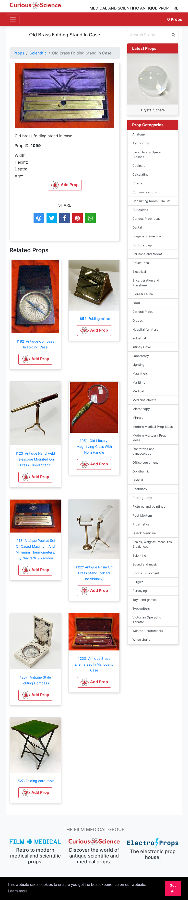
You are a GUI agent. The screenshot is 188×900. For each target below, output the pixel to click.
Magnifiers (140, 373)
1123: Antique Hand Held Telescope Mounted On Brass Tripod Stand (35, 459)
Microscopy (141, 409)
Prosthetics (141, 524)
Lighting (138, 364)
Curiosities (140, 210)
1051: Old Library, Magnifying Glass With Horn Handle (94, 446)
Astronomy (140, 143)
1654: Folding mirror (94, 318)
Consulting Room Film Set (151, 201)
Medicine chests (144, 400)
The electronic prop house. (153, 854)
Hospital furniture (145, 329)
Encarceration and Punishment (145, 283)
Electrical (139, 271)
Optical (137, 480)
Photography (142, 498)
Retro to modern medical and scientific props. (35, 856)
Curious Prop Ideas (146, 218)
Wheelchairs (141, 639)
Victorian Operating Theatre (146, 620)
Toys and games (144, 600)
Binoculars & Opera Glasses (146, 154)
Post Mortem (142, 515)
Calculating (140, 174)
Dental (137, 227)
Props (174, 19)
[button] (35, 359)
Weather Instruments (147, 631)
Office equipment (145, 462)
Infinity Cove (141, 347)
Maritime (138, 382)
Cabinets (138, 165)
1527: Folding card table (35, 781)
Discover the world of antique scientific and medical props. (94, 856)
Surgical (138, 582)
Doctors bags (142, 245)
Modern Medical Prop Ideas (152, 427)
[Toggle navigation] (13, 19)
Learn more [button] (18, 891)
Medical (138, 391)
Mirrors (137, 417)
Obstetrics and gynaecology (143, 451)
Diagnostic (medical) (147, 236)
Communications (144, 192)
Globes (137, 320)
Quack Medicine (144, 533)
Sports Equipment (145, 573)
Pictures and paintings (148, 506)
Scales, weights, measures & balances (152, 544)
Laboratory (140, 356)
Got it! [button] (173, 888)
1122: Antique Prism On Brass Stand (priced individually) (94, 573)
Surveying (139, 591)
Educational (141, 263)
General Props (142, 312)
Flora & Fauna (142, 294)
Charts (137, 183)
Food (136, 303)
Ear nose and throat (147, 254)
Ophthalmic (141, 471)
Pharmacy (139, 489)
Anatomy (139, 134)
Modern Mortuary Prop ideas (149, 438)
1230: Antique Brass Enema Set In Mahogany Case (94, 664)
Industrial (139, 338)
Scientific (38, 53)
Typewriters (141, 608)
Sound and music (145, 564)
